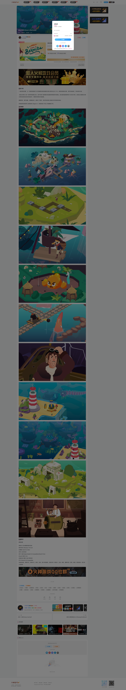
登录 (63, 39)
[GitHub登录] (68, 46)
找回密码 (66, 35)
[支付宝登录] (66, 46)
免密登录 (70, 35)
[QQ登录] (57, 46)
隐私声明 (70, 48)
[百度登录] (63, 46)
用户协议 (66, 48)
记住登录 (56, 35)
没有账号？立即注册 (57, 26)
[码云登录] (60, 46)
